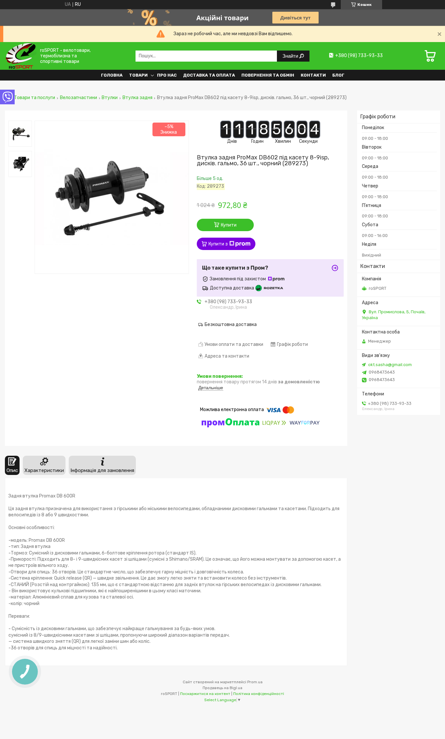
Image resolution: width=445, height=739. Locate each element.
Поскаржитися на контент (205, 693)
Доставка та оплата (209, 75)
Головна (111, 75)
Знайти (290, 56)
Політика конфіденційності (258, 693)
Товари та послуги (34, 97)
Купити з (218, 244)
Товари (138, 75)
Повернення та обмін (267, 75)
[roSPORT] (20, 56)
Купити (229, 225)
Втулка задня (137, 97)
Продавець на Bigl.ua (222, 688)
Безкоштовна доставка (231, 324)
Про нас (167, 75)
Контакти (313, 75)
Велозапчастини (78, 97)
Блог (338, 75)
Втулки (110, 97)
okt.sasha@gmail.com (390, 364)
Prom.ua (255, 682)
